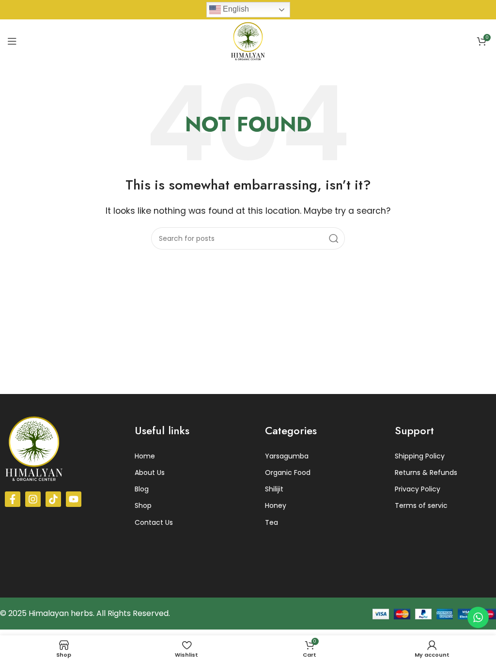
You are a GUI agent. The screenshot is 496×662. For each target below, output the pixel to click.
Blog (142, 489)
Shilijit (274, 489)
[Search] (334, 238)
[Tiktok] (53, 499)
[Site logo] (248, 40)
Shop (143, 505)
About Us (150, 472)
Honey (275, 505)
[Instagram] (33, 499)
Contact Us (154, 522)
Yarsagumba (287, 456)
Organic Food (287, 472)
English (235, 9)
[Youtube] (73, 499)
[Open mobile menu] (12, 41)
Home (145, 456)
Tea (271, 522)
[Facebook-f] (12, 499)
